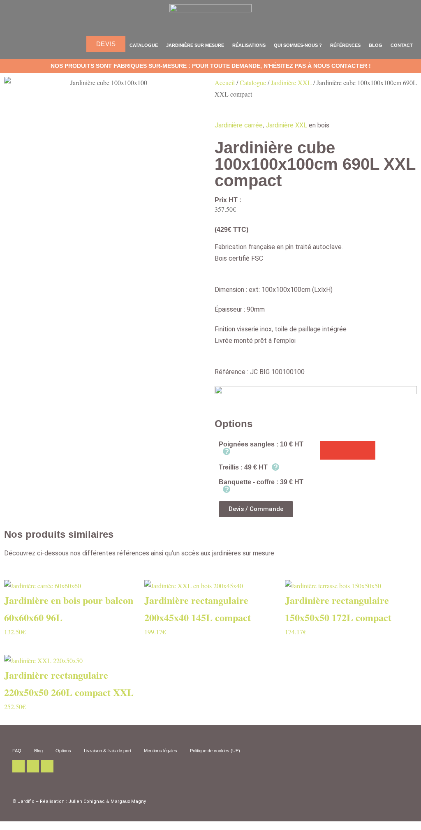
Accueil (225, 82)
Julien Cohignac (86, 801)
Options (63, 750)
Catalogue (144, 45)
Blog (375, 45)
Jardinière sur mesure (195, 45)
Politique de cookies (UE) (215, 750)
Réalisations (249, 45)
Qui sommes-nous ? (298, 45)
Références (345, 45)
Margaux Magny (128, 801)
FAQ (16, 750)
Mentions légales (160, 750)
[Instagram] (47, 766)
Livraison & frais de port (107, 750)
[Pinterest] (33, 766)
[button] (329, 450)
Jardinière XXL (291, 82)
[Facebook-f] (18, 766)
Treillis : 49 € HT (248, 467)
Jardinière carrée (239, 125)
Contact (402, 45)
